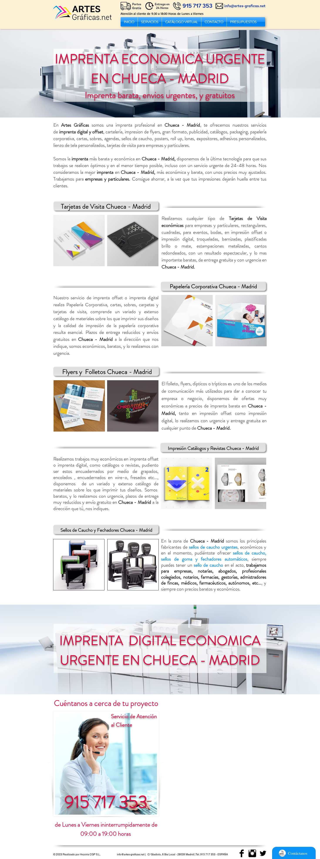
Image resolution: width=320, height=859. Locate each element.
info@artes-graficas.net (130, 854)
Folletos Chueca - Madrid (118, 371)
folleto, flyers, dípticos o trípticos (196, 383)
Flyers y (73, 371)
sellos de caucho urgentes (213, 547)
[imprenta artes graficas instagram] (252, 853)
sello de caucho (208, 565)
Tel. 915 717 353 (205, 854)
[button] (150, 22)
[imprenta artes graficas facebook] (242, 853)
